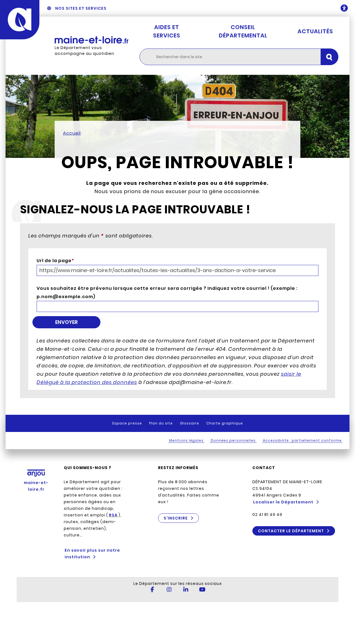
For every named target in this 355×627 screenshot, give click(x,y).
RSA (113, 515)
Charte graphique (224, 423)
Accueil (72, 133)
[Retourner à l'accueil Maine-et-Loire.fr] (91, 40)
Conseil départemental (243, 31)
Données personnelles (233, 440)
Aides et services (166, 31)
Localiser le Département (283, 502)
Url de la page (55, 260)
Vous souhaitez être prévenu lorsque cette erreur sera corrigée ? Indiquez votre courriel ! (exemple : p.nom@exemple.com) (167, 292)
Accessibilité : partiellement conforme (302, 440)
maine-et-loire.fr (36, 486)
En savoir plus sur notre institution (92, 553)
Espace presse (127, 423)
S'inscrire (176, 518)
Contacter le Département (291, 531)
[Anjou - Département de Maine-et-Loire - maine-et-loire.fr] (19, 19)
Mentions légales (186, 440)
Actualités (315, 31)
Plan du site (161, 423)
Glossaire (189, 423)
